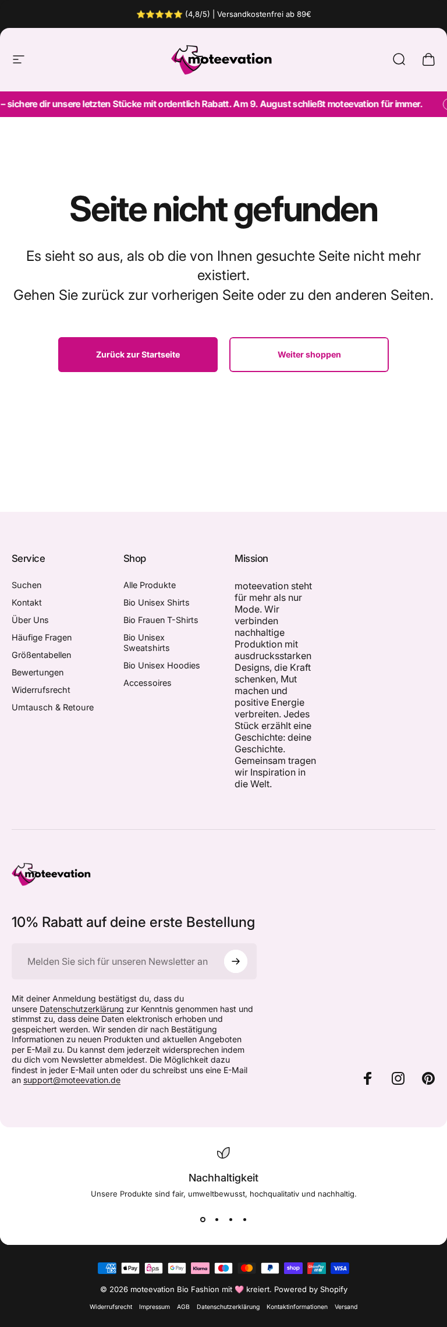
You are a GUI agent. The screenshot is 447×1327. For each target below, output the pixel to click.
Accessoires (147, 683)
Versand (346, 1307)
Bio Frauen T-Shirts (160, 620)
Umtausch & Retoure (53, 707)
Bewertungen (37, 672)
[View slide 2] (217, 1219)
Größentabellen (41, 655)
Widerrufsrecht (41, 690)
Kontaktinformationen (297, 1307)
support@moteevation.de (71, 1080)
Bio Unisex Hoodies (161, 665)
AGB (183, 1307)
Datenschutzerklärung (82, 1009)
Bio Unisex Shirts (156, 602)
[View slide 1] (203, 1219)
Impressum (154, 1307)
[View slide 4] (244, 1219)
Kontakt (27, 602)
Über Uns (30, 620)
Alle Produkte (149, 585)
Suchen (26, 585)
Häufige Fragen (42, 637)
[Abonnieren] (235, 961)
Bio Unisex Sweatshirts (146, 642)
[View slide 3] (230, 1219)
